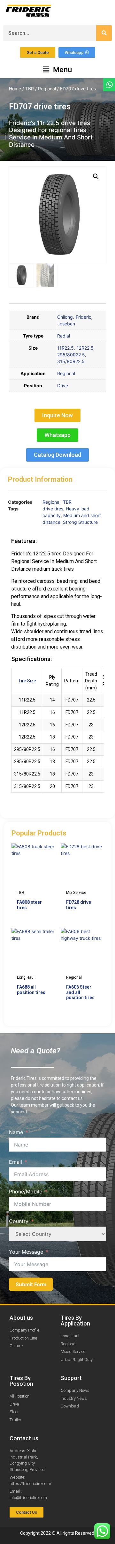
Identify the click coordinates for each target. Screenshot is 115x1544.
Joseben (66, 323)
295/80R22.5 (71, 354)
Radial (63, 335)
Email (15, 1162)
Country (18, 1221)
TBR (29, 88)
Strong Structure (80, 522)
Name (16, 1132)
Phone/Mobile (25, 1191)
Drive (62, 385)
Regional (47, 88)
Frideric (83, 317)
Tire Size (27, 680)
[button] (57, 69)
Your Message (26, 1252)
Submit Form (31, 1284)
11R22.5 (65, 348)
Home (15, 88)
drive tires (52, 508)
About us (21, 1317)
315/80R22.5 (71, 361)
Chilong (65, 317)
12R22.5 (85, 348)
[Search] (104, 33)
